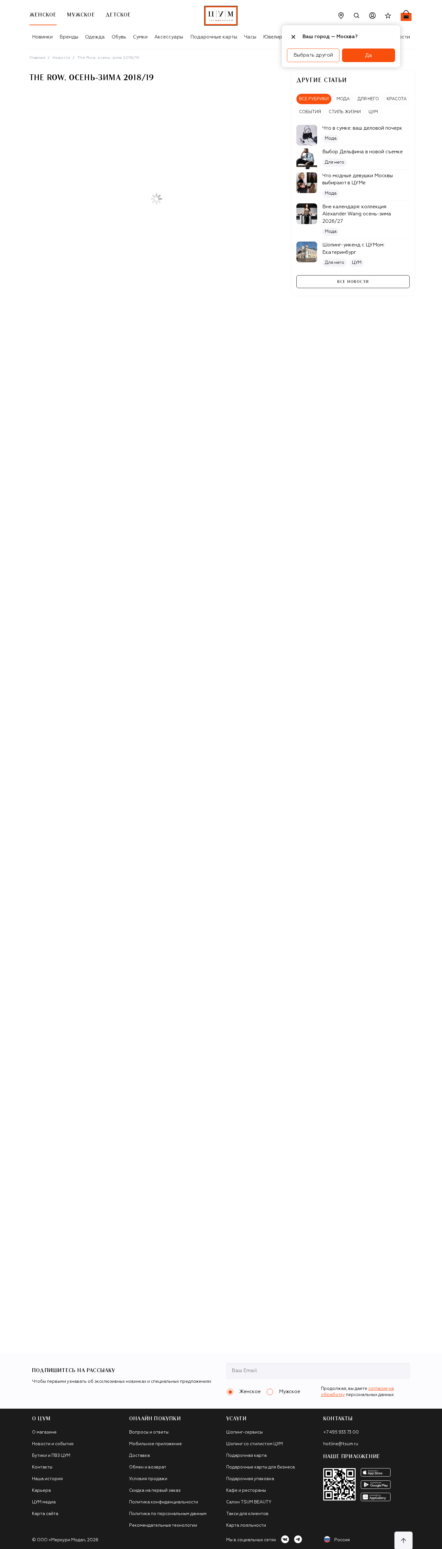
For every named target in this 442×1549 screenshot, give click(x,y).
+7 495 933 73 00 (341, 1432)
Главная (37, 58)
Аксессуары (168, 37)
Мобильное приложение (155, 1444)
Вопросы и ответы (149, 1432)
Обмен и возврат (147, 1467)
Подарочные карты (213, 37)
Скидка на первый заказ (155, 1491)
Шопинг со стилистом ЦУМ (254, 1444)
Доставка (139, 1456)
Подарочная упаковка (250, 1479)
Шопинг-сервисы (244, 1432)
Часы (250, 37)
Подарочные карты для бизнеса (260, 1467)
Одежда (95, 37)
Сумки (140, 37)
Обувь (119, 37)
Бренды (69, 37)
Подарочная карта (246, 1456)
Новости (61, 58)
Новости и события (52, 1444)
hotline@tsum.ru (340, 1444)
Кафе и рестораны (246, 1491)
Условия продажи (148, 1479)
